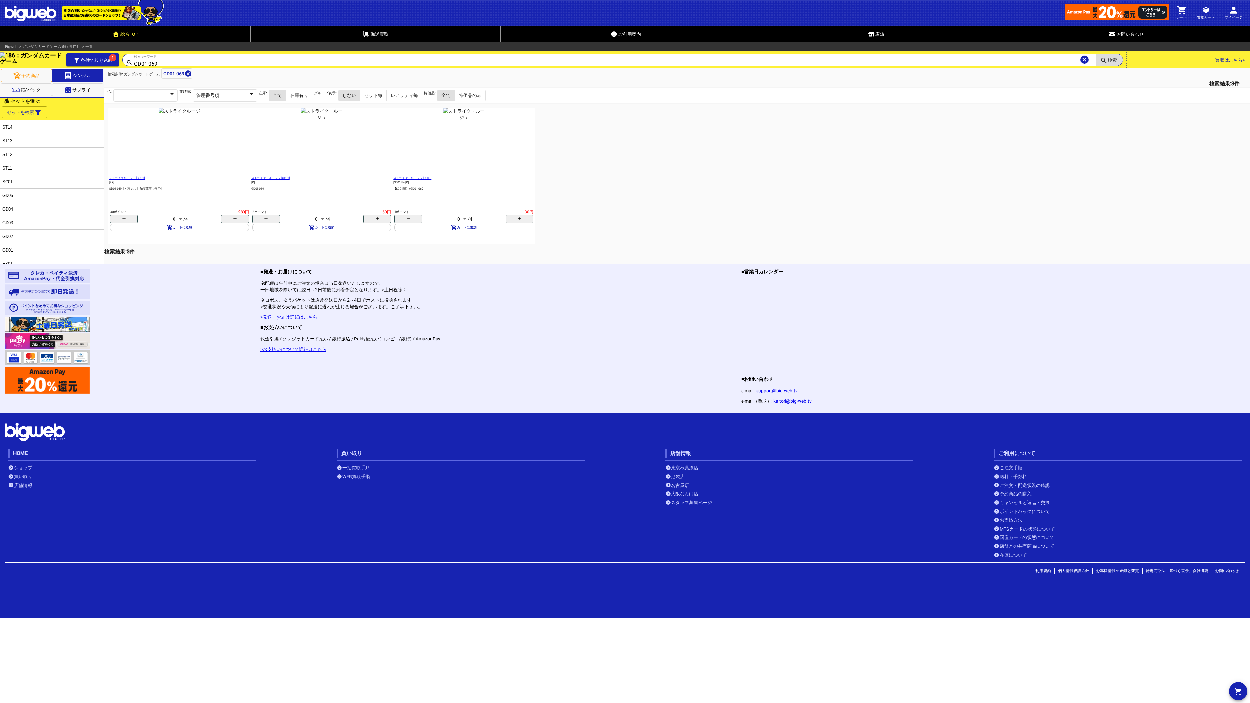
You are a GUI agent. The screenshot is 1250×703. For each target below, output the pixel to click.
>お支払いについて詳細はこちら (293, 349)
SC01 (7, 181)
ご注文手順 (1011, 467)
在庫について (1013, 555)
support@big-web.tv (777, 390)
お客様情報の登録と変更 (1117, 571)
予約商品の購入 (1016, 493)
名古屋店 (680, 485)
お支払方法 (1011, 520)
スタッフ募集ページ (691, 502)
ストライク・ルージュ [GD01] (270, 178)
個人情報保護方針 (1073, 571)
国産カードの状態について (1027, 537)
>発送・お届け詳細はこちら (288, 317)
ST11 (7, 168)
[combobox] (606, 64)
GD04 (7, 209)
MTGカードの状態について (1027, 528)
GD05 (7, 195)
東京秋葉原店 (684, 467)
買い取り (23, 476)
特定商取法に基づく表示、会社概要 (1177, 571)
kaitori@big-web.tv (792, 401)
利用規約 (1043, 571)
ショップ (23, 467)
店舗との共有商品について (1027, 546)
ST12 (7, 154)
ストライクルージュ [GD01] (127, 178)
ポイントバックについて (1025, 511)
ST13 (7, 140)
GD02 (7, 236)
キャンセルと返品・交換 (1025, 502)
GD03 (7, 222)
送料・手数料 (1013, 476)
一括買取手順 (356, 467)
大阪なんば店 (684, 493)
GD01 (7, 250)
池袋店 (678, 476)
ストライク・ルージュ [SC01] (412, 178)
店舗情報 (23, 485)
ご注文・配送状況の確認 (1025, 485)
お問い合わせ (1227, 571)
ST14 (7, 127)
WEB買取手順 (356, 476)
